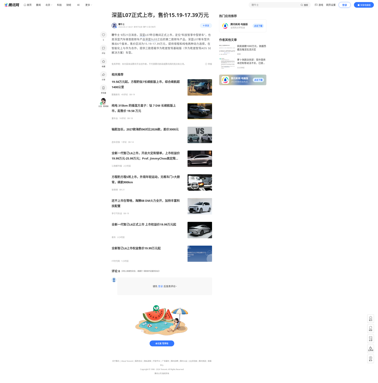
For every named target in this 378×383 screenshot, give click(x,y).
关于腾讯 (115, 361)
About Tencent (127, 361)
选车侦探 (116, 142)
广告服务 (165, 361)
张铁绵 (115, 190)
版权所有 (165, 373)
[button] (258, 26)
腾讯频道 (202, 361)
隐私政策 (147, 361)
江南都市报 (117, 166)
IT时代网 (116, 261)
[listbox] (162, 167)
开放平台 (156, 361)
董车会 (115, 118)
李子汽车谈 (117, 213)
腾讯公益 (183, 361)
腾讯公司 (158, 373)
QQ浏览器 (193, 361)
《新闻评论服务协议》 (151, 271)
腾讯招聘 (174, 361)
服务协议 (138, 361)
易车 (114, 237)
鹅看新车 (116, 94)
